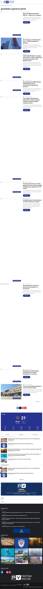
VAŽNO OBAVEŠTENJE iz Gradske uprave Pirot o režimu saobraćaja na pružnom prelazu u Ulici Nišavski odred (32, 58)
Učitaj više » (26, 22)
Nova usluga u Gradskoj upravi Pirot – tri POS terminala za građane (31, 41)
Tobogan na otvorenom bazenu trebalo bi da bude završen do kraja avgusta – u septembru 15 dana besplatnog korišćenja (24, 455)
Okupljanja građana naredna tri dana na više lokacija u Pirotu (20, 443)
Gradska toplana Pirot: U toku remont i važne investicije (19, 459)
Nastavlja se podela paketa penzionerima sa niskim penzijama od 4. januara (31, 372)
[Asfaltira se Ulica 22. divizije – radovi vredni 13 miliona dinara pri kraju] (21, 560)
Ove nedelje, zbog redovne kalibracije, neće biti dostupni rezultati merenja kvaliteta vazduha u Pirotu (31, 101)
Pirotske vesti (6, 585)
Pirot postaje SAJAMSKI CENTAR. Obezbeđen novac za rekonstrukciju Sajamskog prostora (32, 84)
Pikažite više (21, 479)
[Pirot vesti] (9, 2)
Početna (3, 5)
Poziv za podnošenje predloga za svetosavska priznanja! (32, 387)
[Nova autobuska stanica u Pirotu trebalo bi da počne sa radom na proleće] (7, 560)
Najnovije (7, 434)
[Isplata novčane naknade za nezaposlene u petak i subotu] (35, 552)
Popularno (21, 434)
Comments (35, 434)
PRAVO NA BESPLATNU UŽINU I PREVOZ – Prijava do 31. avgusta (32, 14)
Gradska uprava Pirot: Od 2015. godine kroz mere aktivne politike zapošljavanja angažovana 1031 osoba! (32, 186)
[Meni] (1, 2)
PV (24, 12)
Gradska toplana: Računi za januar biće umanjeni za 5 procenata (31, 287)
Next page (37, 401)
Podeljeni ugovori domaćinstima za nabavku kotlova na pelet (32, 200)
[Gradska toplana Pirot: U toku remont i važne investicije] (4, 461)
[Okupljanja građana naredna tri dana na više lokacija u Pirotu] (4, 445)
